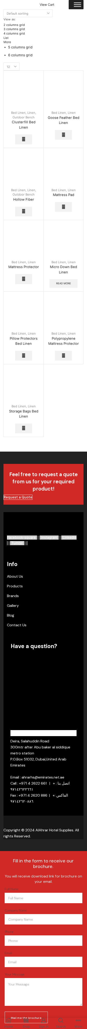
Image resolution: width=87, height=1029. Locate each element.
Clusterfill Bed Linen (23, 124)
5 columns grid (20, 47)
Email (8, 953)
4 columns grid (14, 33)
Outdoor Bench (24, 117)
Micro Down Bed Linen (63, 269)
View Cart (47, 4)
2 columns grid (14, 25)
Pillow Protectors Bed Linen (24, 341)
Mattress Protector (23, 267)
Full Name (12, 889)
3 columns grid (14, 29)
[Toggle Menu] (77, 4)
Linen (31, 112)
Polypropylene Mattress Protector (63, 341)
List (6, 38)
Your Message (15, 974)
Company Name (16, 910)
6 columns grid (20, 55)
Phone (9, 932)
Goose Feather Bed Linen (63, 120)
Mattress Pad (63, 195)
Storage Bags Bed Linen (23, 413)
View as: (9, 19)
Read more (63, 283)
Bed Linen (18, 112)
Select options (23, 139)
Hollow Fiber (23, 199)
